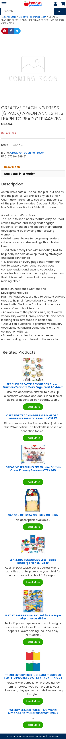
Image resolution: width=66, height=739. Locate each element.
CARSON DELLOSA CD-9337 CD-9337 (33, 515)
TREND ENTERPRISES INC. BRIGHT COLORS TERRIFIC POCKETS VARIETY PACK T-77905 (33, 676)
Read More (33, 407)
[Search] (59, 11)
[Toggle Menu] (4, 3)
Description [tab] (12, 167)
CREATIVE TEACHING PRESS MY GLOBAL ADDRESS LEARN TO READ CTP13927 (33, 416)
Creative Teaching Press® (32, 16)
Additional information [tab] (19, 174)
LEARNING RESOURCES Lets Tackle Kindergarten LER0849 (33, 561)
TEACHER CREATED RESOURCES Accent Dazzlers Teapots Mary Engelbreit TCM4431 (33, 385)
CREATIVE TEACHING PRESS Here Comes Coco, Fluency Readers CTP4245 (33, 468)
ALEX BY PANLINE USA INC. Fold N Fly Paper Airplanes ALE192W (33, 617)
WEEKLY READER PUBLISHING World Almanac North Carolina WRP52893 (33, 711)
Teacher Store (8, 16)
